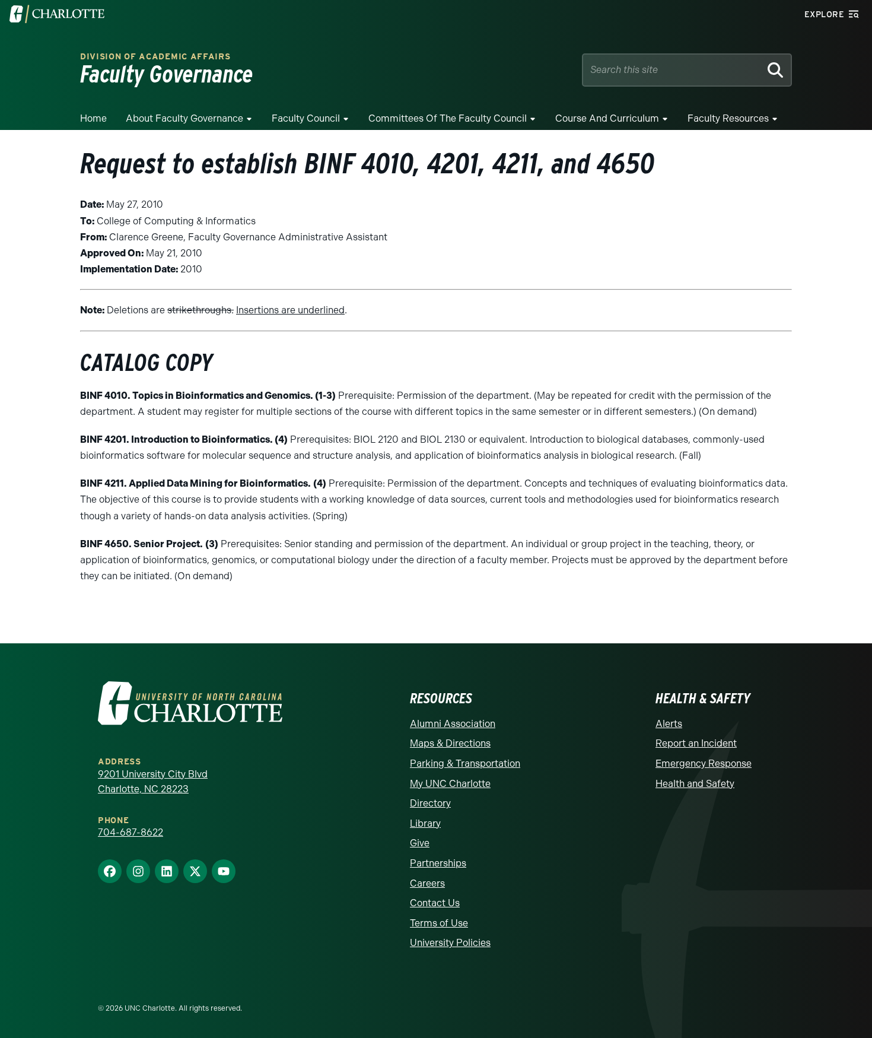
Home (93, 118)
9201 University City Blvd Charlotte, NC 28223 (153, 782)
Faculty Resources (728, 118)
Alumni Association (452, 723)
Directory (430, 803)
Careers (427, 883)
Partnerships (438, 863)
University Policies (450, 942)
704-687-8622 (130, 832)
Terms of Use (439, 923)
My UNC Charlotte (450, 783)
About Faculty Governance (184, 118)
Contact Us (435, 903)
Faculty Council (306, 118)
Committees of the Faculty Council (447, 118)
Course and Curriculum (607, 118)
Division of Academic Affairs (155, 56)
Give (419, 843)
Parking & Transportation (465, 763)
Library (425, 823)
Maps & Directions (450, 743)
